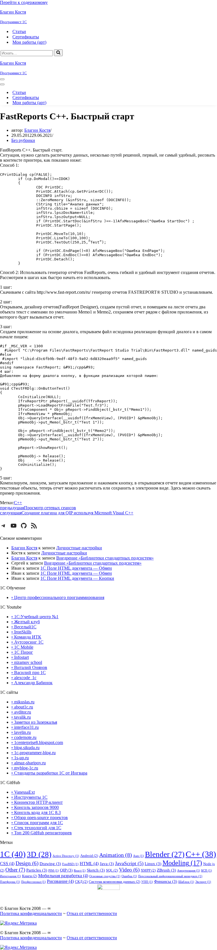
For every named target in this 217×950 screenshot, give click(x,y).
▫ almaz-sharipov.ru (28, 762)
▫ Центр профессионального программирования (57, 597)
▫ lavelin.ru (21, 732)
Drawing (50, 863)
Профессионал (33, 881)
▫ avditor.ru (21, 712)
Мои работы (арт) (29, 42)
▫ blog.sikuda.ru (25, 747)
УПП (147, 881)
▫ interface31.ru (25, 727)
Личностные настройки (79, 547)
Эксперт (203, 881)
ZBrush (166, 870)
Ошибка (129, 876)
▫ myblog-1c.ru (24, 767)
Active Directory (66, 855)
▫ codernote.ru (23, 737)
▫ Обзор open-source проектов (39, 817)
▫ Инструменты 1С (29, 797)
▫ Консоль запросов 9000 (35, 807)
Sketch (96, 870)
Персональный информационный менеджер (170, 876)
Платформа (10, 881)
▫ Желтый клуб (25, 621)
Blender (165, 854)
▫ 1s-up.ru (20, 757)
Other (15, 870)
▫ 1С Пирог (22, 652)
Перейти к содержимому (24, 2)
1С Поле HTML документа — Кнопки (77, 578)
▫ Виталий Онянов (29, 667)
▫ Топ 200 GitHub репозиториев (41, 832)
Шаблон (186, 881)
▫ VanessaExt (23, 792)
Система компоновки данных (114, 881)
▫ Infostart (20, 657)
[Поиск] (58, 52)
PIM (53, 870)
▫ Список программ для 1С (37, 822)
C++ (18, 502)
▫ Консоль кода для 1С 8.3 (36, 812)
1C (13, 854)
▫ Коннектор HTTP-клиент (37, 802)
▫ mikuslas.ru (22, 701)
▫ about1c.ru (22, 707)
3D (39, 854)
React (80, 870)
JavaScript (129, 863)
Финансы (165, 881)
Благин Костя (37, 130)
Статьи (19, 31)
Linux (153, 863)
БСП (206, 870)
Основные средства (104, 876)
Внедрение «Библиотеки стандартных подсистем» (105, 558)
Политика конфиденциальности (31, 913)
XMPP (148, 870)
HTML (89, 863)
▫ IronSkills (21, 631)
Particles (36, 870)
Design (27, 863)
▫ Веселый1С (23, 626)
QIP (66, 870)
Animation (115, 855)
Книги (29, 876)
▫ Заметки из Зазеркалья (34, 722)
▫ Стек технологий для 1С (36, 827)
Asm (138, 855)
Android (89, 856)
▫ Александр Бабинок (32, 682)
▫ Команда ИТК (26, 637)
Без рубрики (23, 140)
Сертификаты (25, 36)
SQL (112, 870)
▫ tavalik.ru (21, 717)
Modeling (182, 862)
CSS (7, 863)
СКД (81, 881)
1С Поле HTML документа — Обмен (76, 568)
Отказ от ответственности (92, 913)
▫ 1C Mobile (22, 647)
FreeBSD (70, 864)
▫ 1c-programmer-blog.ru (33, 752)
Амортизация (188, 870)
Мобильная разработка (63, 875)
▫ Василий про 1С (28, 672)
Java (107, 863)
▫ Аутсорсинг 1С (27, 642)
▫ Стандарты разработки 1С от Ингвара (49, 773)
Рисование (60, 881)
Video (129, 870)
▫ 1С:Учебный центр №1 (34, 616)
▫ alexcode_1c (23, 677)
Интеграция (10, 876)
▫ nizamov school (26, 662)
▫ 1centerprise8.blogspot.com (37, 742)
